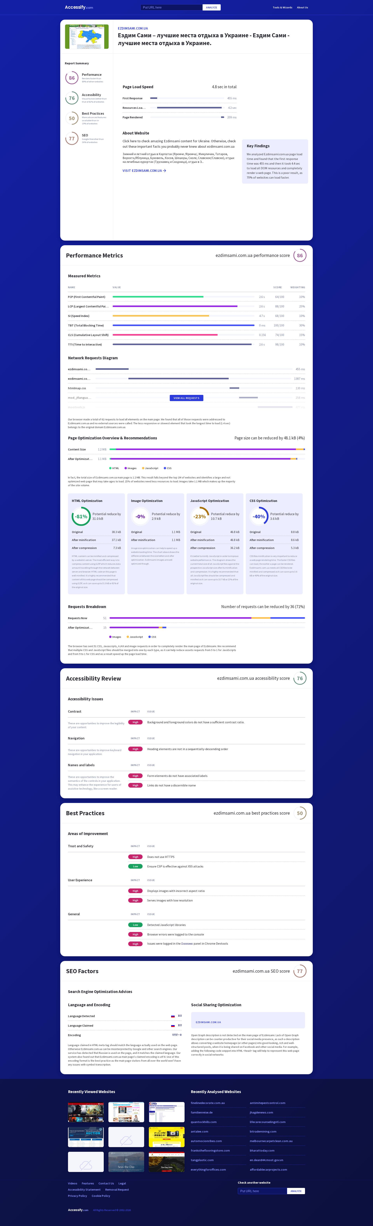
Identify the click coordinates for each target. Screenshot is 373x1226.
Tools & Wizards (282, 7)
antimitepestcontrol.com (267, 1103)
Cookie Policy (101, 1196)
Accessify (79, 7)
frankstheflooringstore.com (210, 1150)
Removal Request (117, 1189)
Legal (122, 1183)
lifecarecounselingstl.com (268, 1122)
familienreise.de (202, 1112)
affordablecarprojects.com (268, 1169)
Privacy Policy (77, 1196)
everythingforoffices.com (208, 1169)
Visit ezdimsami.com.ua (142, 170)
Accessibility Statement (84, 1189)
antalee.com (199, 1131)
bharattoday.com (262, 1150)
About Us (302, 7)
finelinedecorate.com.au (208, 1103)
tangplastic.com (202, 1160)
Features (88, 1183)
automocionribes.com (206, 1141)
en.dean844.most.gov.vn (266, 1160)
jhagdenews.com (261, 1112)
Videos (72, 1183)
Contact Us (106, 1183)
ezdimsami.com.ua (133, 28)
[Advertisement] (213, 67)
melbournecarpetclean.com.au (271, 1141)
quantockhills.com (204, 1122)
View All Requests (187, 398)
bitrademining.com (263, 1131)
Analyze (211, 7)
